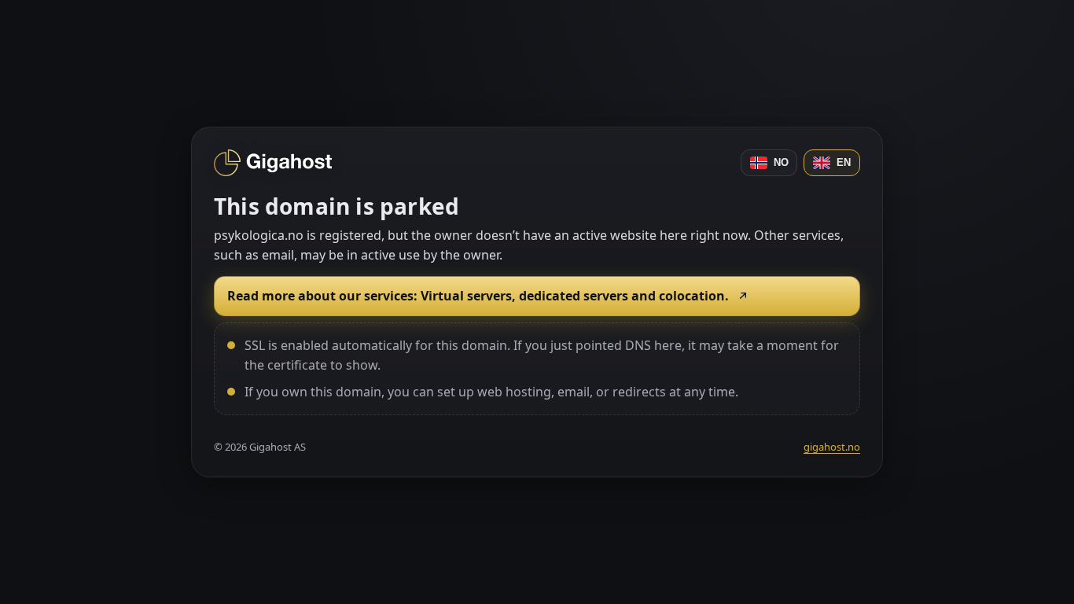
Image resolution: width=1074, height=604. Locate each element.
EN (844, 162)
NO (781, 162)
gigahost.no (832, 447)
